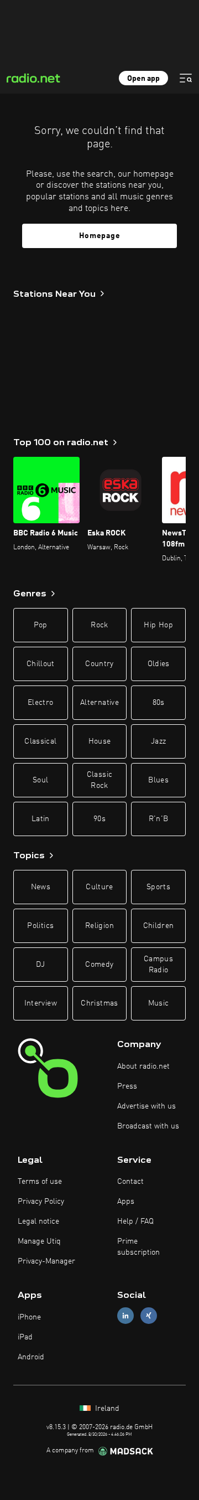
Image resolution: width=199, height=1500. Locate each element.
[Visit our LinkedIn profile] (125, 1316)
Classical (40, 741)
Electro (40, 703)
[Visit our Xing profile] (148, 1316)
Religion (99, 926)
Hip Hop (158, 625)
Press (127, 1086)
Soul (40, 780)
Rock (99, 625)
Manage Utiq (39, 1241)
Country (99, 664)
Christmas (99, 1003)
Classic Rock (99, 780)
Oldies (159, 664)
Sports (158, 887)
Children (158, 926)
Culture (99, 887)
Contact (130, 1181)
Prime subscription (138, 1247)
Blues (158, 780)
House (99, 741)
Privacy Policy (41, 1201)
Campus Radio (158, 964)
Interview (40, 1003)
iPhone (29, 1317)
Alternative (99, 703)
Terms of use (40, 1181)
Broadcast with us (148, 1126)
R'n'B (159, 819)
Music (158, 1003)
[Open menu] (185, 78)
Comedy (99, 964)
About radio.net (143, 1066)
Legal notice (38, 1221)
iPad (25, 1337)
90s (99, 819)
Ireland (106, 1409)
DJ (40, 964)
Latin (41, 819)
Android (31, 1357)
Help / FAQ (135, 1221)
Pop (41, 625)
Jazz (158, 741)
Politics (40, 926)
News (40, 887)
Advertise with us (146, 1106)
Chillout (41, 664)
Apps (125, 1201)
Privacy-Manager (46, 1261)
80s (159, 703)
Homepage (100, 236)
